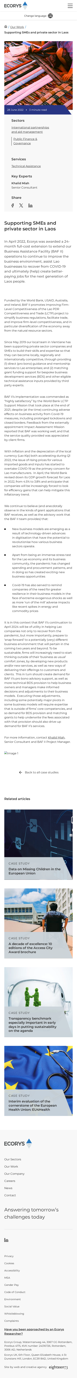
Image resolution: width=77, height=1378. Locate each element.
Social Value (11, 1306)
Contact (10, 1195)
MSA (7, 1277)
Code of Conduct (14, 1292)
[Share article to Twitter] (21, 206)
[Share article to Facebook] (12, 206)
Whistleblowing (14, 1313)
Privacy (9, 1256)
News (8, 1188)
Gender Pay (11, 1285)
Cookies (9, 1263)
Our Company (14, 1173)
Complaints (11, 1320)
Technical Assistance (26, 166)
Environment (12, 1299)
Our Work (11, 1166)
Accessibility (12, 1270)
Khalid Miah (56, 737)
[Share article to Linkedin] (30, 206)
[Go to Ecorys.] (5, 26)
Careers (9, 1181)
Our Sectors (12, 1159)
